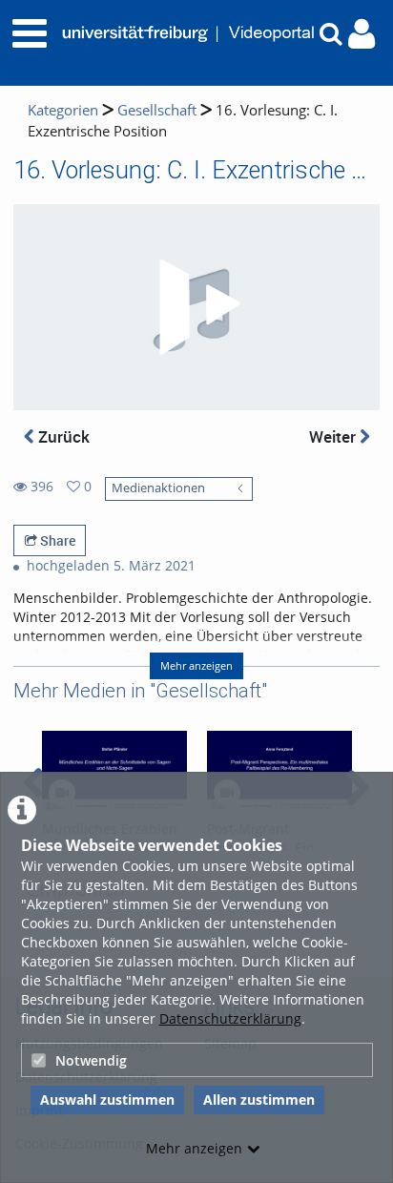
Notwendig (91, 1060)
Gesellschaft (156, 110)
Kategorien (63, 110)
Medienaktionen (158, 488)
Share (56, 540)
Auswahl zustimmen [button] (107, 1099)
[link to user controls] (361, 33)
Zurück (62, 436)
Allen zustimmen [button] (259, 1099)
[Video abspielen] (196, 307)
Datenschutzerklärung (230, 1018)
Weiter (334, 436)
